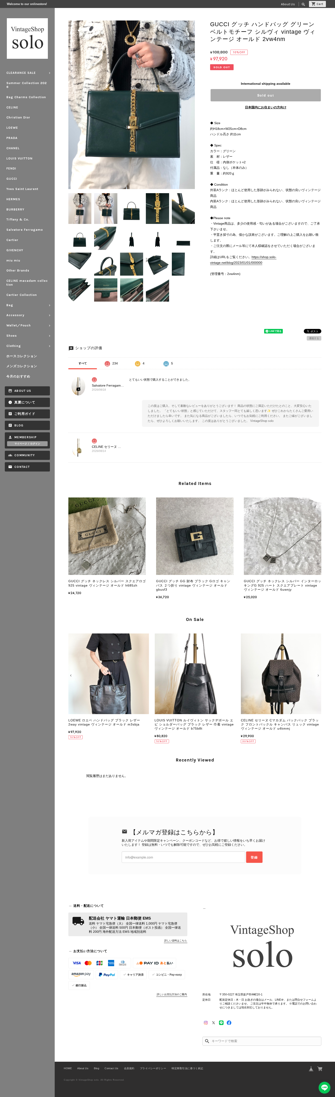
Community (24, 455)
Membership (25, 437)
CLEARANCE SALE (21, 73)
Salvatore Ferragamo (24, 230)
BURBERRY (15, 209)
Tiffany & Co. (17, 219)
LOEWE (12, 128)
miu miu (13, 260)
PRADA (12, 138)
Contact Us (111, 1068)
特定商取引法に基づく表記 (187, 1068)
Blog (18, 425)
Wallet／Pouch (18, 325)
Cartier (12, 240)
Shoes (11, 336)
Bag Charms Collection (26, 97)
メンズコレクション (21, 366)
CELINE (12, 107)
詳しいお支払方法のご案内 (172, 994)
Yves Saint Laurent (22, 189)
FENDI (11, 168)
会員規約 (129, 1068)
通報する (314, 338)
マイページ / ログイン (27, 443)
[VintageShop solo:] (261, 948)
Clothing (13, 346)
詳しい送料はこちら (175, 940)
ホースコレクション (21, 356)
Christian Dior (18, 117)
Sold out (265, 95)
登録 (254, 857)
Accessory (15, 315)
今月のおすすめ (18, 376)
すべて (83, 363)
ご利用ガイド (24, 413)
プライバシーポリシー (153, 1068)
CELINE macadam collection (27, 283)
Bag (9, 305)
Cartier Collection (21, 295)
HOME (68, 1068)
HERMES (13, 199)
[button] (71, 676)
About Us (288, 4)
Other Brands (17, 270)
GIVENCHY (14, 250)
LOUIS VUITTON (19, 158)
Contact (22, 467)
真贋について (24, 402)
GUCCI (11, 179)
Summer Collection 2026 (26, 85)
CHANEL (13, 148)
